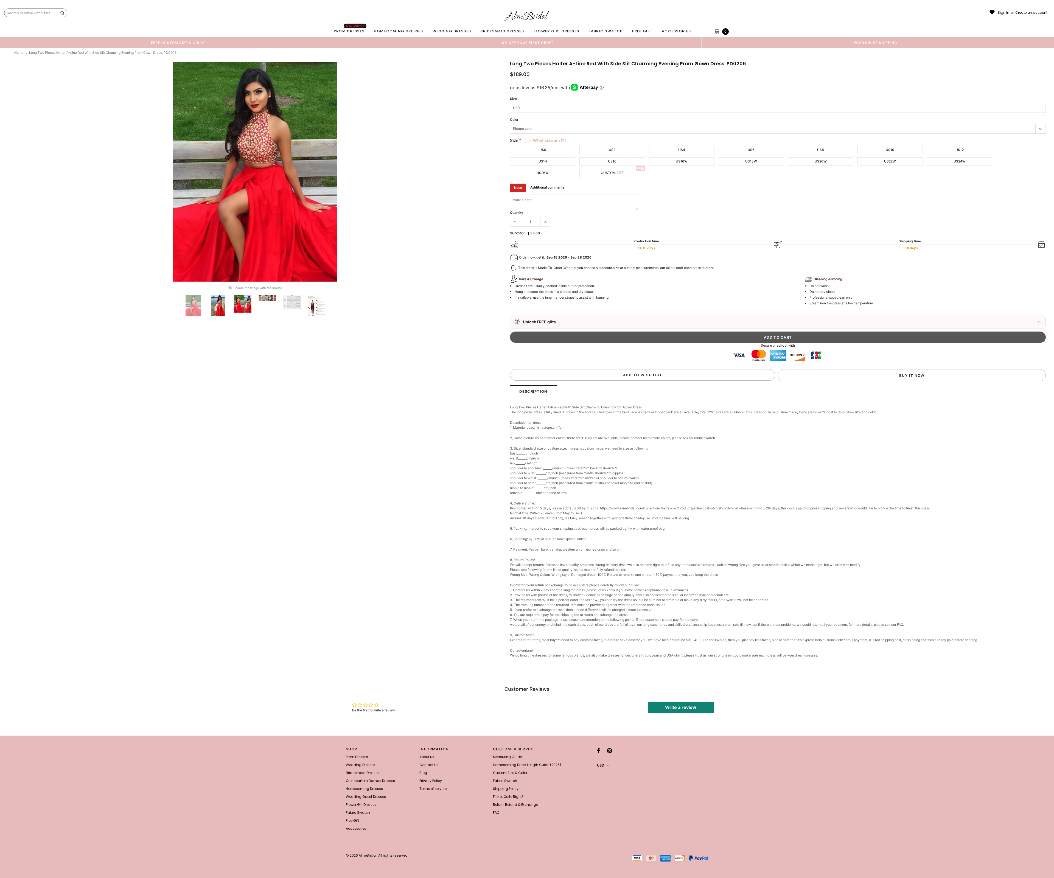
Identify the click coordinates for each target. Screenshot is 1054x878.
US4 (681, 150)
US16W (682, 161)
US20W (821, 161)
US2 (612, 150)
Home (18, 53)
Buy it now (912, 375)
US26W (543, 173)
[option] (178, 42)
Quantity (516, 213)
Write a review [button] (680, 707)
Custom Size (612, 173)
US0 (542, 150)
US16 (612, 161)
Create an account (1031, 12)
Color (514, 119)
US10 (890, 150)
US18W (751, 161)
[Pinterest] (609, 751)
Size (513, 99)
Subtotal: (517, 233)
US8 (820, 150)
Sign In (1003, 12)
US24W (960, 161)
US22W (890, 161)
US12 (959, 150)
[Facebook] (599, 751)
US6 (751, 150)
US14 (543, 161)
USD (600, 765)
